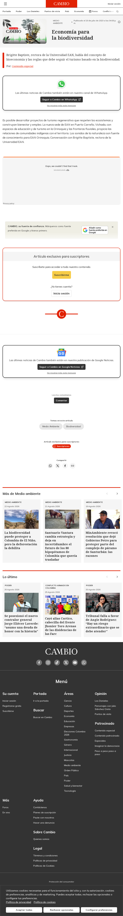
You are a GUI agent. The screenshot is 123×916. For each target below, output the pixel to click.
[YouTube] (75, 662)
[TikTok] (57, 662)
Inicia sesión (61, 293)
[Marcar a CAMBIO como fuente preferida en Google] (95, 230)
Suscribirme (61, 274)
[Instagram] (48, 662)
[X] (66, 662)
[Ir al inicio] (61, 4)
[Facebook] (39, 662)
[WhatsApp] (84, 662)
